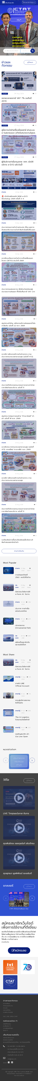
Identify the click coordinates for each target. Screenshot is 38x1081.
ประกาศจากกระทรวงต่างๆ (19, 761)
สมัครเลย (20, 950)
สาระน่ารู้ (5, 1008)
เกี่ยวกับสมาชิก (9, 3)
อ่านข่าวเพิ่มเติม (19, 551)
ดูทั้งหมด (30, 62)
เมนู (18, 19)
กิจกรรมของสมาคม (8, 1006)
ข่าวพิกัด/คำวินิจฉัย (8, 1012)
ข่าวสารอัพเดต (6, 1003)
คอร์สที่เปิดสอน (7, 1024)
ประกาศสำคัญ (6, 1010)
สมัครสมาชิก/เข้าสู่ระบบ (29, 2)
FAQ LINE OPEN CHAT (10, 1017)
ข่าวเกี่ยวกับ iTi (7, 1026)
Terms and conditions (19, 1075)
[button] (5, 29)
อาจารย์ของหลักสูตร (8, 1028)
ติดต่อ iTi (5, 1030)
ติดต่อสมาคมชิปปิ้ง (8, 1040)
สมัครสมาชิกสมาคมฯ (8, 1038)
